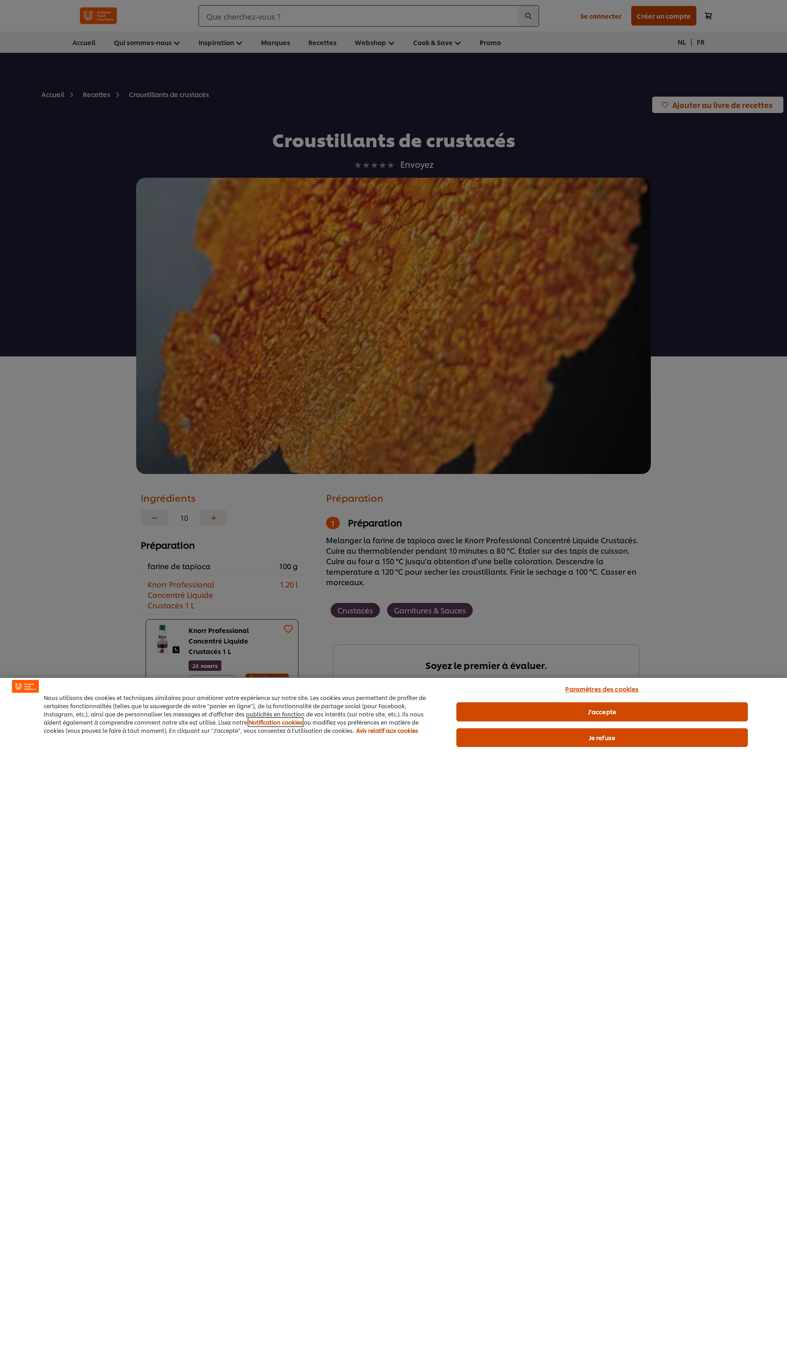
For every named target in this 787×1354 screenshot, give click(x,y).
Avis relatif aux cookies (387, 730)
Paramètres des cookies (602, 689)
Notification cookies (275, 722)
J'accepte (602, 711)
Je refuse (602, 737)
